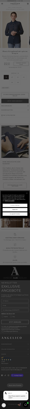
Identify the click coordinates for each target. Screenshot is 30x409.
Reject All (15, 209)
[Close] (27, 193)
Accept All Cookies (15, 214)
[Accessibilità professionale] (4, 405)
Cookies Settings (15, 205)
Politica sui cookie (9, 200)
